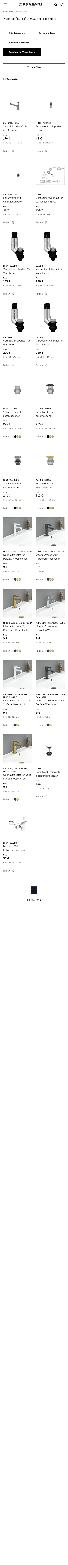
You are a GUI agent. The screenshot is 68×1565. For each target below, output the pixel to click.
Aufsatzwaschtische (19, 42)
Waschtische (21, 11)
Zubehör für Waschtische (22, 52)
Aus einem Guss (47, 33)
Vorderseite (8, 11)
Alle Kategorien (17, 33)
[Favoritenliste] (62, 5)
